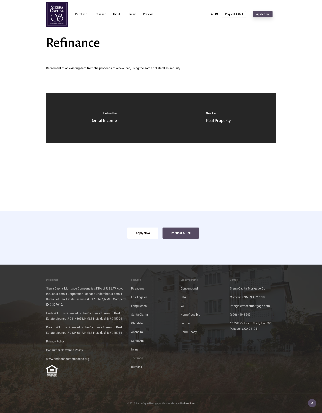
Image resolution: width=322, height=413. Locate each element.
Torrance (137, 358)
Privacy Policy (55, 341)
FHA (183, 297)
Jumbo (185, 323)
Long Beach (139, 306)
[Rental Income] (103, 118)
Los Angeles (139, 297)
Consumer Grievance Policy (64, 350)
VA (182, 306)
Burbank (136, 367)
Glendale (137, 323)
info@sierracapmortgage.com (250, 306)
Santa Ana (137, 340)
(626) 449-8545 (240, 314)
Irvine (135, 349)
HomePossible (190, 314)
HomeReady (188, 332)
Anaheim (137, 332)
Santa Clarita (139, 314)
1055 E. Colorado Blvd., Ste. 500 (250, 323)
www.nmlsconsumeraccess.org (67, 359)
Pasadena (137, 288)
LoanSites (189, 403)
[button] (142, 233)
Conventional (189, 288)
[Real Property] (218, 118)
